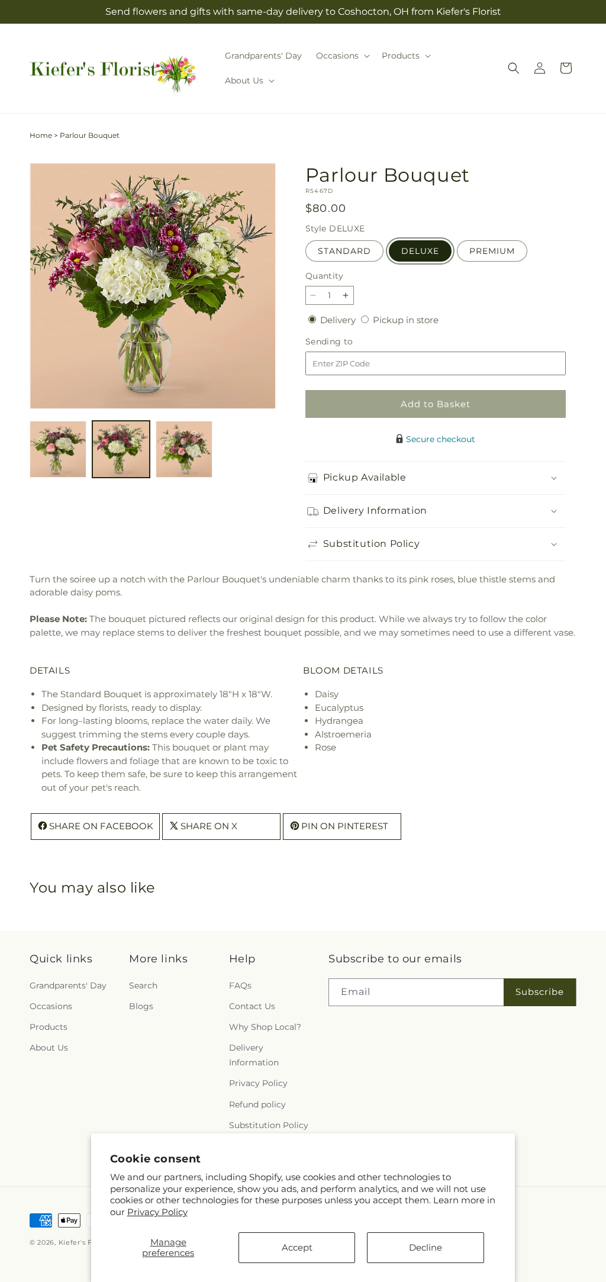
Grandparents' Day (68, 985)
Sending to (347, 342)
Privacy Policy (157, 1211)
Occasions (51, 1006)
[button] (342, 55)
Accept (297, 1247)
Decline (425, 1247)
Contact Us (252, 1006)
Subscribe (539, 991)
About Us (49, 1047)
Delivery (339, 320)
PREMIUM (492, 251)
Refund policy (257, 1104)
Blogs (141, 1006)
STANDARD (344, 251)
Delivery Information (254, 1055)
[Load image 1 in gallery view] (58, 449)
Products (48, 1027)
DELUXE (420, 251)
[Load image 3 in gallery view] (184, 449)
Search (143, 985)
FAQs (240, 985)
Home (41, 135)
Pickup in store (406, 320)
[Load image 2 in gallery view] (120, 449)
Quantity (324, 275)
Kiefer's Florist (84, 1242)
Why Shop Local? (265, 1027)
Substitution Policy (268, 1125)
